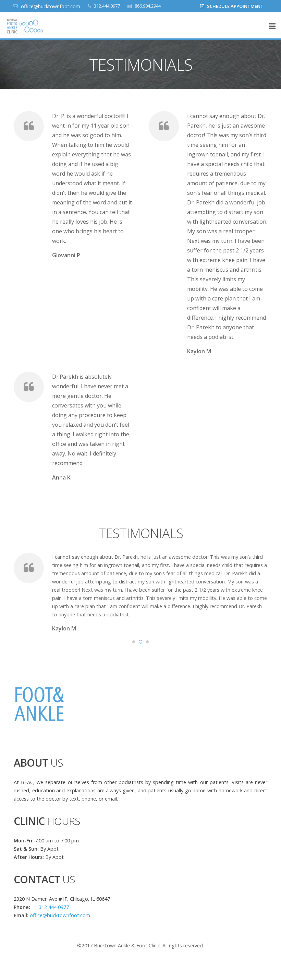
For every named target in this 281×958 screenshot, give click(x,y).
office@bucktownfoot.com (50, 6)
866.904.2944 (148, 6)
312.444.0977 (107, 6)
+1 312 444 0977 (50, 907)
